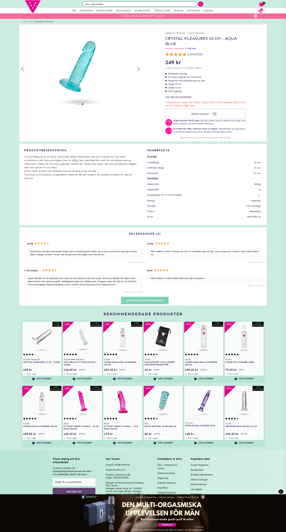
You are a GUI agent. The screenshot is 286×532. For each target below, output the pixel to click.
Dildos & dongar (199, 479)
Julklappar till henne (44, 22)
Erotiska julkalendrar (202, 474)
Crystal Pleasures (195, 33)
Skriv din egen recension (144, 300)
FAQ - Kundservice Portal (167, 467)
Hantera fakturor (166, 483)
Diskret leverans (166, 473)
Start (25, 22)
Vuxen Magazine (200, 465)
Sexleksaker (197, 470)
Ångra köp (162, 478)
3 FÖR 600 (190, 48)
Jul (31, 22)
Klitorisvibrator (199, 484)
